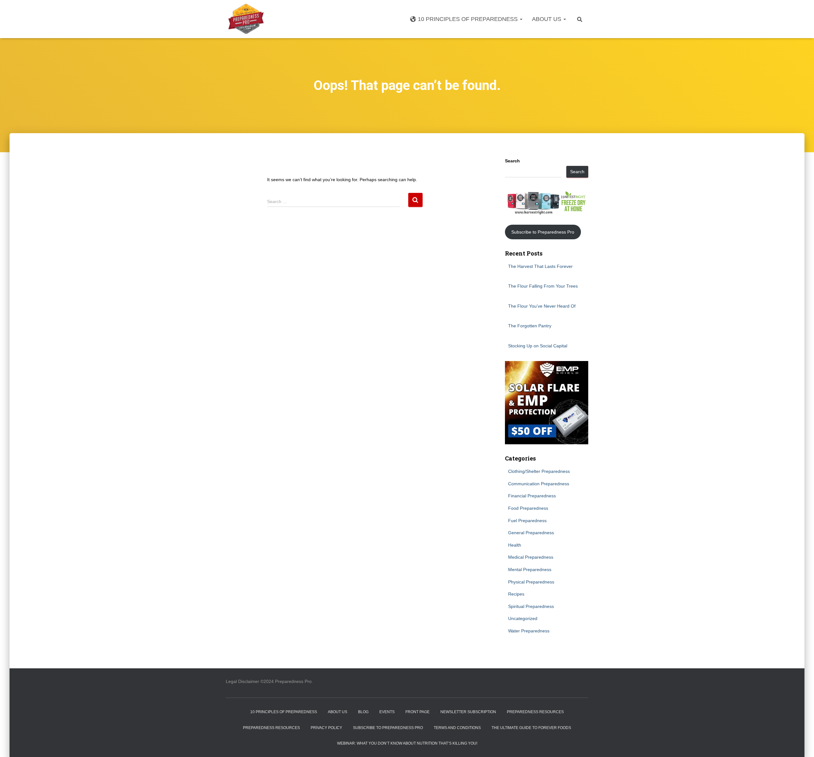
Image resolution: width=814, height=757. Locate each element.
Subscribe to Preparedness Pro (542, 232)
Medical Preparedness (530, 557)
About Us (547, 19)
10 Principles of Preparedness (468, 19)
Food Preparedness (528, 508)
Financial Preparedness (532, 495)
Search (512, 160)
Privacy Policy (326, 728)
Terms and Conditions (457, 728)
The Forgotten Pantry (529, 325)
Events (387, 712)
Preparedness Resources (535, 712)
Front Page (417, 712)
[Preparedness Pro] (246, 19)
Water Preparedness (528, 630)
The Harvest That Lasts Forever (540, 266)
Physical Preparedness (531, 581)
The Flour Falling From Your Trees (543, 286)
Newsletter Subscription (468, 712)
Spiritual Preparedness (531, 606)
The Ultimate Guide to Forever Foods (531, 728)
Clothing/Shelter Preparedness (539, 471)
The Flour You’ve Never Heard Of (542, 306)
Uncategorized (522, 618)
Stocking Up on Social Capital (537, 345)
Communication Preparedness (538, 483)
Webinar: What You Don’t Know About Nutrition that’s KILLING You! (407, 743)
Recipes (516, 594)
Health (514, 545)
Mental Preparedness (529, 569)
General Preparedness (531, 532)
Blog (363, 712)
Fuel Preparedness (527, 520)
